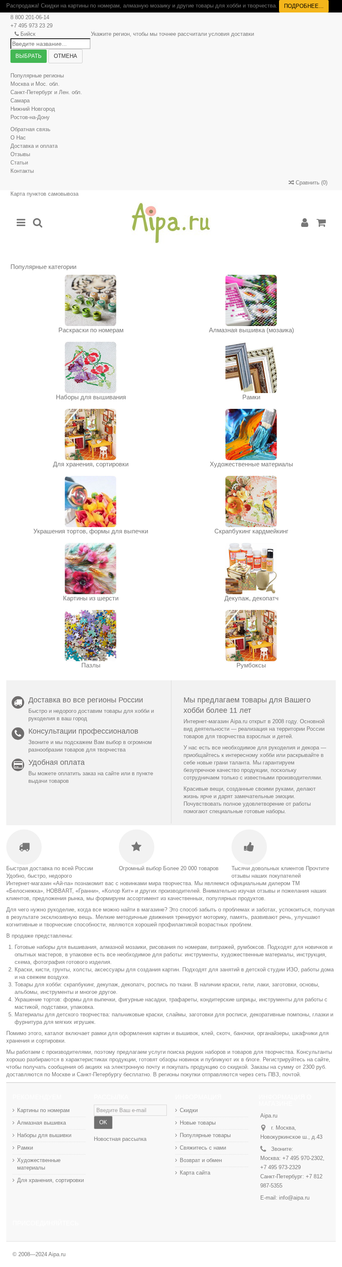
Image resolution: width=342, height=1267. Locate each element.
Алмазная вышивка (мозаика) (251, 330)
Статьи (19, 162)
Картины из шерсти (90, 598)
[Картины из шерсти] (91, 569)
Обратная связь (30, 129)
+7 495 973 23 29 (31, 25)
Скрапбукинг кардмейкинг (251, 531)
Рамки (251, 397)
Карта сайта (195, 1173)
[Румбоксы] (251, 636)
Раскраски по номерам (90, 330)
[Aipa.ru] (171, 223)
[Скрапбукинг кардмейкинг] (251, 501)
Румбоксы (251, 665)
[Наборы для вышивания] (91, 367)
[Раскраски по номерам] (91, 300)
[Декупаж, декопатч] (251, 569)
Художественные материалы (251, 464)
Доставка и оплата (34, 146)
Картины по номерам (43, 1110)
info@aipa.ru (294, 1198)
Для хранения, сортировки (90, 464)
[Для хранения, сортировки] (91, 434)
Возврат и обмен (201, 1160)
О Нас (18, 137)
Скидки (189, 1110)
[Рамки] (251, 367)
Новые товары (198, 1123)
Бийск (27, 34)
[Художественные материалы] (251, 434)
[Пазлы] (91, 636)
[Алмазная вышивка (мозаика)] (251, 300)
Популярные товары (205, 1135)
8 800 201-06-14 (29, 17)
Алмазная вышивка (41, 1123)
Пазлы (91, 665)
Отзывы (20, 154)
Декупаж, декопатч (251, 598)
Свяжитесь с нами (203, 1148)
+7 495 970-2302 (302, 1158)
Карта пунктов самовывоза (44, 194)
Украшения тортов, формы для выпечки (90, 531)
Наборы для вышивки (44, 1135)
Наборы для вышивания (91, 397)
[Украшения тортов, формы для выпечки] (91, 501)
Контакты (22, 171)
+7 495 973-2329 (280, 1167)
